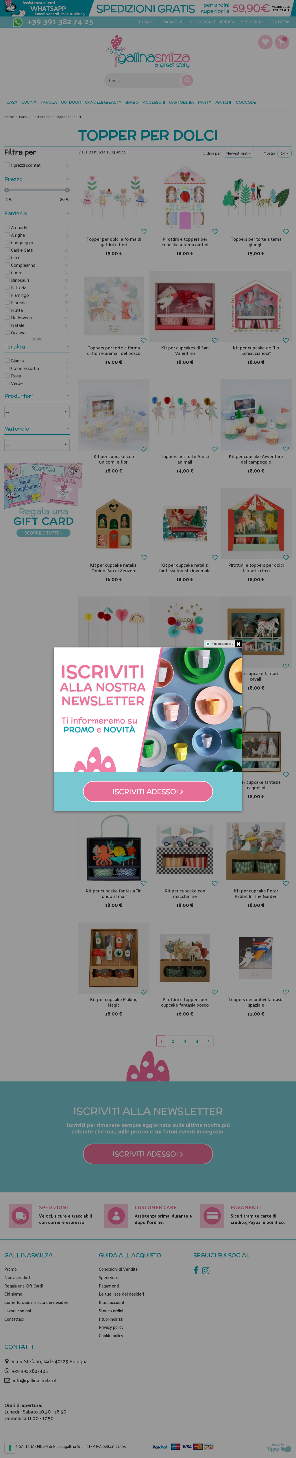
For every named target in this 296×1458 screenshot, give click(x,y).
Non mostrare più (222, 643)
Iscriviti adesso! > (148, 791)
